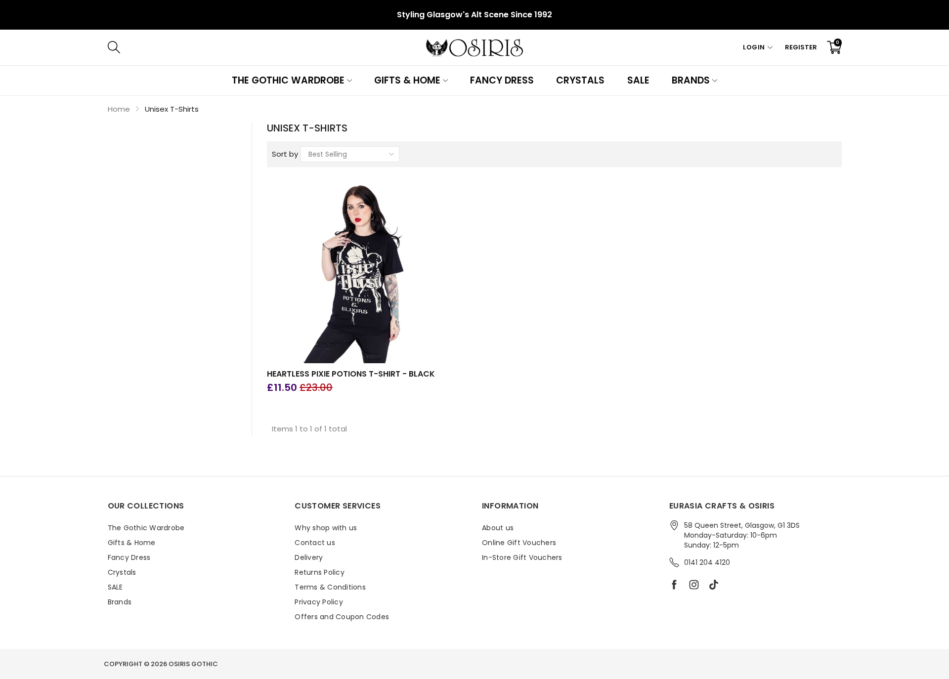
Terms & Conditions (330, 587)
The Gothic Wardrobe (288, 80)
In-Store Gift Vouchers (522, 557)
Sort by (285, 154)
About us (498, 528)
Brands (691, 80)
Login (754, 47)
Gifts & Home (407, 80)
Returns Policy (320, 572)
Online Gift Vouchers (519, 543)
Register (801, 47)
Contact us (315, 543)
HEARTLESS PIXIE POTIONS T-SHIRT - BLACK (351, 374)
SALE (638, 80)
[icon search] (262, 47)
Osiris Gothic (193, 664)
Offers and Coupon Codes (342, 617)
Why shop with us (326, 528)
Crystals (580, 80)
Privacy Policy (319, 602)
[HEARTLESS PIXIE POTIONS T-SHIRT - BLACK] (358, 273)
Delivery (309, 557)
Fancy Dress (502, 80)
